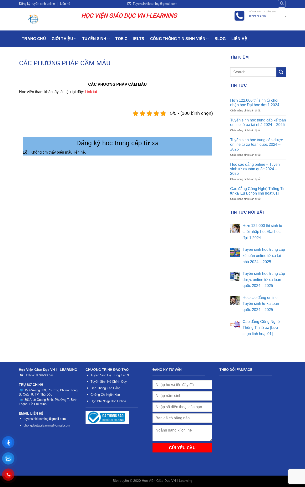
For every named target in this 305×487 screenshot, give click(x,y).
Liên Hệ (239, 39)
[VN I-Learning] (46, 19)
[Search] (281, 4)
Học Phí (96, 401)
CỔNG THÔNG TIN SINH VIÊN (178, 39)
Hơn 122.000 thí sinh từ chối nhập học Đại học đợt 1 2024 (254, 102)
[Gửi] (281, 72)
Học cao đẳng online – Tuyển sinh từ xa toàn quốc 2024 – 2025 (255, 169)
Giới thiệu (62, 39)
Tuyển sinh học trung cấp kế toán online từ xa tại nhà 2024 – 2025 (258, 122)
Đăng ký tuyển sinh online (37, 3)
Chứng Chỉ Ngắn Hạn (105, 395)
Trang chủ (34, 39)
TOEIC (121, 39)
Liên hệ (65, 3)
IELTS (138, 39)
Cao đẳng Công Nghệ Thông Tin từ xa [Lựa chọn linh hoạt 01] (257, 191)
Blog (220, 39)
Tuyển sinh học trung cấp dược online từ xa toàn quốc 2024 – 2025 (256, 144)
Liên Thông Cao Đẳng (105, 388)
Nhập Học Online (114, 401)
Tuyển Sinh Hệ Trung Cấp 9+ (111, 375)
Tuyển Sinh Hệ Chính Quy (109, 381)
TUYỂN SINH (94, 39)
